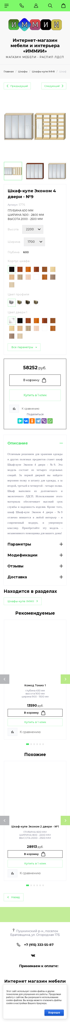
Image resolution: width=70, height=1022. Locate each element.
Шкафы (22, 71)
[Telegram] (38, 421)
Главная (9, 71)
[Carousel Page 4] (37, 744)
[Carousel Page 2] (31, 744)
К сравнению (30, 408)
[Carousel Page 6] (43, 744)
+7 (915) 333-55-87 (39, 945)
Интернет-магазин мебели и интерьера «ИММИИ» (35, 46)
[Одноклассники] (32, 421)
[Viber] (44, 421)
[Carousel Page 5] (40, 744)
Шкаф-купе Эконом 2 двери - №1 (35, 826)
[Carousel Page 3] (34, 744)
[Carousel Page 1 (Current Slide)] (27, 744)
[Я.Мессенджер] (20, 421)
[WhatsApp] (50, 421)
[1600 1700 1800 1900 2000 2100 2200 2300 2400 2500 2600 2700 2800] (34, 241)
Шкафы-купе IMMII (43, 71)
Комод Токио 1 (35, 685)
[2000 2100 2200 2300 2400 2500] (32, 229)
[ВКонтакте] (26, 421)
